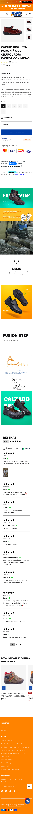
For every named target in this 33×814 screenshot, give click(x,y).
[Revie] (26, 448)
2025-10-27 (6, 538)
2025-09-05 (6, 595)
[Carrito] (30, 14)
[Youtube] (10, 791)
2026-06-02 (6, 486)
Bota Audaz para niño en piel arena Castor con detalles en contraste (13, 695)
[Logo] (16, 14)
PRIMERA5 (27, 139)
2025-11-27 (6, 554)
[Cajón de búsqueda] (26, 14)
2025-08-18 (6, 575)
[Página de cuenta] (7, 14)
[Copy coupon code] (31, 2)
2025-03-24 (6, 456)
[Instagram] (2, 791)
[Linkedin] (18, 791)
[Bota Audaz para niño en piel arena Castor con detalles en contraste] (13, 677)
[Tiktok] (14, 791)
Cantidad (5, 124)
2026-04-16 (6, 522)
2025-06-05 (6, 631)
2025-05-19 (6, 615)
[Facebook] (6, 791)
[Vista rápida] (4, 688)
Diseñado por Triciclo (14, 806)
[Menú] (3, 14)
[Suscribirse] (29, 786)
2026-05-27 (6, 504)
